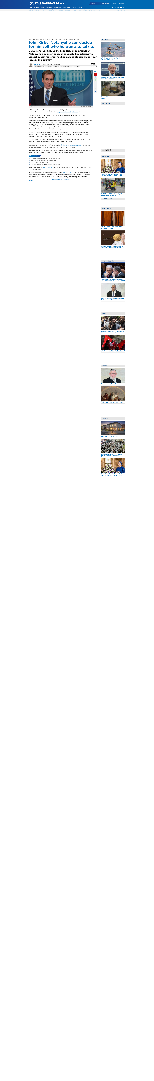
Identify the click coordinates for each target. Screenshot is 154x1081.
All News (36, 7)
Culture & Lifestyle (51, 10)
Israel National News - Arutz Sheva (42, 4)
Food (42, 10)
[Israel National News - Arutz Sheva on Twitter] (112, 7)
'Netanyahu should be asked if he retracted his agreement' (45, 164)
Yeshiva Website (82, 10)
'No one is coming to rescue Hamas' (39, 162)
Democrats (49, 66)
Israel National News (34, 39)
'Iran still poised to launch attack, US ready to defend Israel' (45, 158)
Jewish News (66, 7)
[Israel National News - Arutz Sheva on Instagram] (118, 7)
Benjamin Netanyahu (66, 66)
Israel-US (56, 66)
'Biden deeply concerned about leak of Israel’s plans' (43, 160)
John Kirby (76, 66)
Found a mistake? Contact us (60, 179)
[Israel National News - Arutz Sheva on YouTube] (120, 7)
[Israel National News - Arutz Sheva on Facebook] (115, 7)
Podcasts (60, 10)
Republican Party (39, 66)
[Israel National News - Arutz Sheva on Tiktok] (123, 7)
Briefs (42, 7)
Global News (57, 7)
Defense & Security (77, 7)
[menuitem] (31, 7)
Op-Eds (31, 10)
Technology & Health (70, 10)
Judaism (37, 10)
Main (31, 7)
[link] (113, 59)
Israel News (49, 7)
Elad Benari (37, 64)
